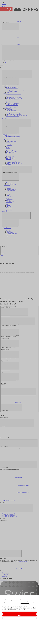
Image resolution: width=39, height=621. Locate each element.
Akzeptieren (19, 612)
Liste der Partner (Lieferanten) (21, 609)
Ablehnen (19, 615)
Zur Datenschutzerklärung (25, 604)
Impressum (30, 604)
